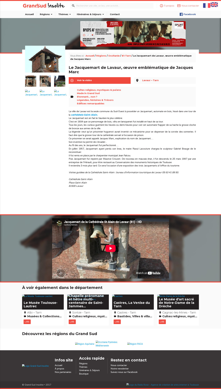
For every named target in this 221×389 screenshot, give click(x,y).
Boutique (84, 373)
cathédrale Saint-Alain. (84, 114)
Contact (115, 14)
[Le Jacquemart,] (45, 62)
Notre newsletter (120, 368)
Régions (46, 14)
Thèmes (65, 14)
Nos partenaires (63, 372)
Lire (27, 321)
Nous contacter (119, 365)
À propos (59, 368)
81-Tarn (126, 55)
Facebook (190, 14)
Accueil (29, 14)
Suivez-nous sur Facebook (124, 372)
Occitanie (114, 55)
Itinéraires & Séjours (91, 14)
